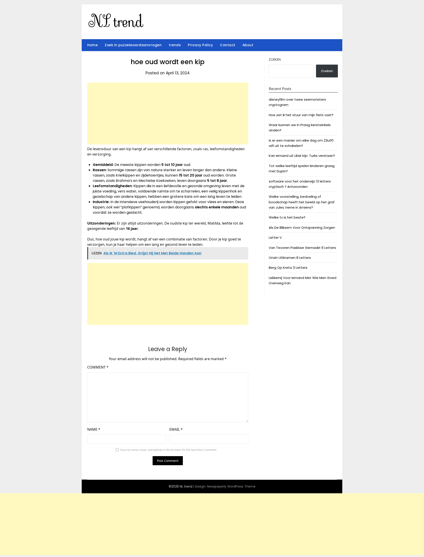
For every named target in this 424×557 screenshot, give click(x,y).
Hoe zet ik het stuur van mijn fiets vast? (301, 115)
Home (92, 45)
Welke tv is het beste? (287, 217)
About (248, 45)
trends (175, 45)
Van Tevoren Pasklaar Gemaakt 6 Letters (302, 247)
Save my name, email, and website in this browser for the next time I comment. (168, 450)
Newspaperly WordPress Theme (231, 486)
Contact (227, 45)
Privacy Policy (200, 45)
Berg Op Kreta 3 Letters (288, 267)
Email (176, 429)
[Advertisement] (167, 113)
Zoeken (275, 59)
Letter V (275, 237)
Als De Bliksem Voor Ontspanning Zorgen (302, 227)
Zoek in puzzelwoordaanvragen (133, 45)
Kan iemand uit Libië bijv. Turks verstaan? (302, 155)
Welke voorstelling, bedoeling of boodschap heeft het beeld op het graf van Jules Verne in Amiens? (302, 202)
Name (93, 429)
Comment (97, 367)
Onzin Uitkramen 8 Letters (290, 257)
